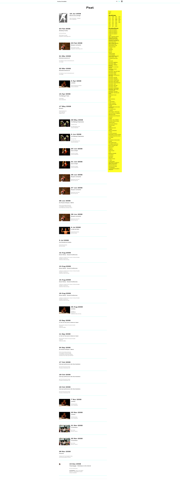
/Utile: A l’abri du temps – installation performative (113, 38)
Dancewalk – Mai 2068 (113, 77)
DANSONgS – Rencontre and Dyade (114, 93)
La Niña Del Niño (112, 161)
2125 (109, 16)
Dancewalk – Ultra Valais (113, 85)
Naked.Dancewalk (112, 114)
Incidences (111, 149)
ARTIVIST (110, 50)
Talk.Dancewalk (111, 122)
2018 (113, 16)
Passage (110, 118)
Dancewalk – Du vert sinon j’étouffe (113, 67)
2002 (119, 16)
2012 (113, 24)
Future (110, 11)
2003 (116, 26)
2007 (116, 20)
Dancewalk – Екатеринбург (114, 88)
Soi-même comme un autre (114, 121)
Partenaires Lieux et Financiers (114, 115)
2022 (110, 22)
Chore (110, 138)
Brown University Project (113, 145)
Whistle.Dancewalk (112, 127)
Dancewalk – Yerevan (112, 86)
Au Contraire (111, 137)
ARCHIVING (111, 49)
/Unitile (110, 35)
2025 (110, 18)
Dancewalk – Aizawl (112, 63)
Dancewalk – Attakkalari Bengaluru (113, 65)
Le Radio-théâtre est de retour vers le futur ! (114, 107)
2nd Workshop (72, 470)
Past (109, 13)
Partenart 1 (111, 117)
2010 (116, 16)
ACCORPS (110, 48)
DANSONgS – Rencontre (113, 91)
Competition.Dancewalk (113, 58)
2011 (113, 26)
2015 (113, 20)
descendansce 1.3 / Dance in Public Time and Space (114, 163)
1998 (119, 22)
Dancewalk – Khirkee (112, 72)
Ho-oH (110, 100)
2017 (113, 18)
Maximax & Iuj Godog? (113, 166)
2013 (113, 23)
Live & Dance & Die (112, 109)
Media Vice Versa (112, 158)
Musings (110, 141)
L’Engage (110, 105)
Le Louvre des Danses (113, 133)
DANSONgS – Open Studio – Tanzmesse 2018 (114, 90)
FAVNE (110, 96)
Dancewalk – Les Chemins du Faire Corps (114, 75)
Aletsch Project (111, 150)
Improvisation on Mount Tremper (115, 134)
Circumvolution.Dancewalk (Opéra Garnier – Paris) (113, 56)
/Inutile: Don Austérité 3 (113, 32)
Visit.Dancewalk (111, 125)
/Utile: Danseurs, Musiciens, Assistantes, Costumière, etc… (114, 40)
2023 (110, 20)
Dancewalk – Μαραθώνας (113, 62)
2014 (113, 22)
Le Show (110, 160)
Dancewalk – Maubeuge (113, 78)
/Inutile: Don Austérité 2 (113, 31)
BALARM (110, 52)
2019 (109, 26)
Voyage (110, 126)
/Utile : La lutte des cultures (114, 36)
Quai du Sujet (111, 146)
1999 (119, 20)
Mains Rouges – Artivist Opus (114, 111)
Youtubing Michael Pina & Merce (114, 135)
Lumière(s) (111, 110)
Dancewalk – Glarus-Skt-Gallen (114, 71)
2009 (116, 18)
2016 (113, 19)
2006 (116, 22)
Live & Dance (111, 154)
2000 (119, 19)
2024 (110, 19)
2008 (116, 19)
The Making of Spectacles (77, 122)
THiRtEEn (110, 129)
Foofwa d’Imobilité (61, 1)
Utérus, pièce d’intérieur (113, 123)
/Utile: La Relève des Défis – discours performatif (114, 44)
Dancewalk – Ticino (112, 84)
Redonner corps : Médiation (114, 119)
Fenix (110, 97)
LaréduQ (110, 131)
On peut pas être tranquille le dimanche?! (114, 169)
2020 (110, 24)
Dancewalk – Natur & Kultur (114, 81)
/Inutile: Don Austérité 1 (113, 29)
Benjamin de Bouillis (112, 153)
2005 (116, 23)
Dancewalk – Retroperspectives (114, 82)
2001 (119, 18)
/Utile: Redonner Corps (113, 45)
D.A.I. (109, 59)
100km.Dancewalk (112, 46)
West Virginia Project (112, 142)
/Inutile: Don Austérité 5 (113, 33)
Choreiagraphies (112, 167)
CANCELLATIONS (112, 53)
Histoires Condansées (113, 130)
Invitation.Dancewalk (112, 104)
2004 (116, 24)
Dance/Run (111, 157)
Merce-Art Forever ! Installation (114, 113)
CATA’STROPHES (112, 54)
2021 (109, 23)
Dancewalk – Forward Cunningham (113, 69)
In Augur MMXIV (112, 101)
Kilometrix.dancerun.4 (113, 164)
